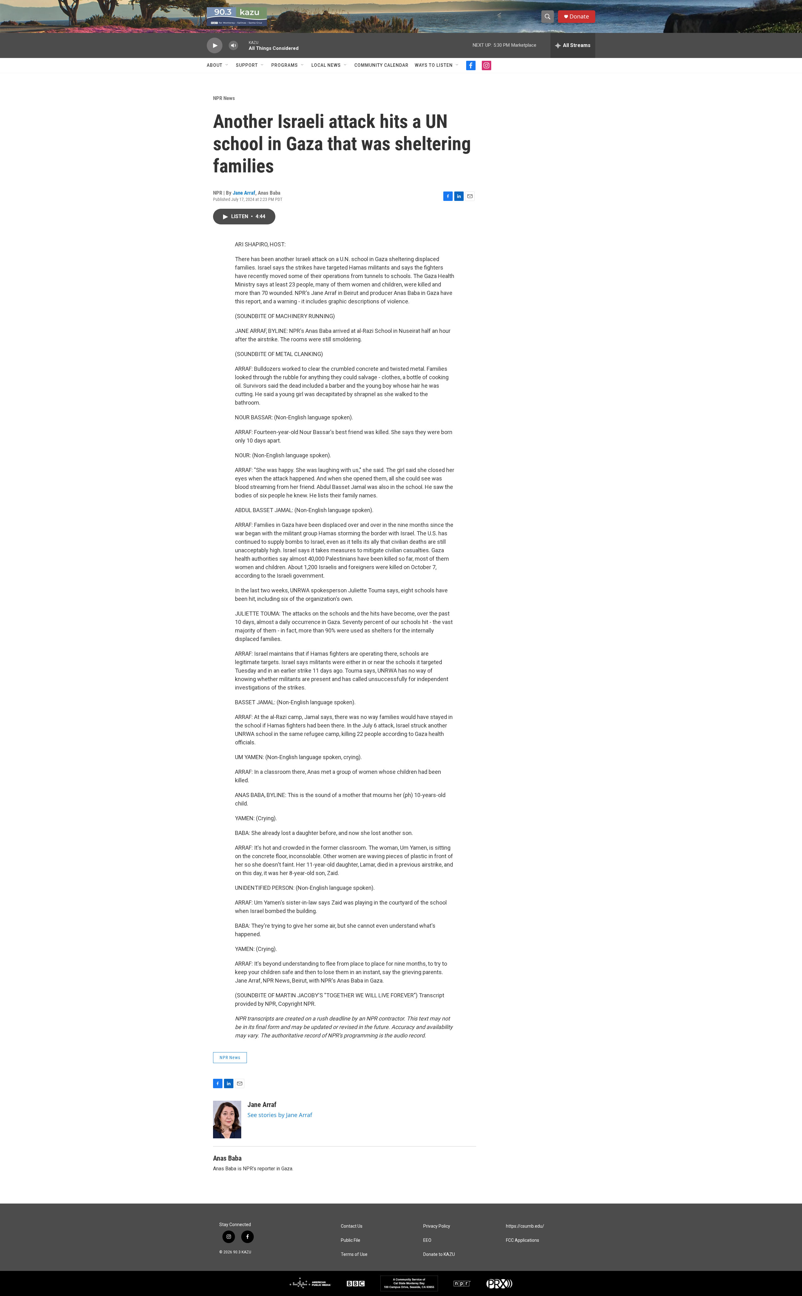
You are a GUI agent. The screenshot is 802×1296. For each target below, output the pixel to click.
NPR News (224, 98)
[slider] (243, 45)
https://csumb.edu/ (525, 1226)
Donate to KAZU (439, 1254)
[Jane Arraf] (227, 1119)
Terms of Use (354, 1254)
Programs (284, 65)
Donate (579, 16)
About (214, 65)
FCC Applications (522, 1240)
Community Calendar (381, 65)
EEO (427, 1240)
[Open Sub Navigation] (227, 65)
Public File (350, 1240)
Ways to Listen (434, 65)
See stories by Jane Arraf (279, 1115)
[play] (215, 45)
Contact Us (351, 1226)
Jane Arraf (244, 193)
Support (247, 65)
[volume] (233, 46)
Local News (326, 65)
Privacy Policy (436, 1226)
